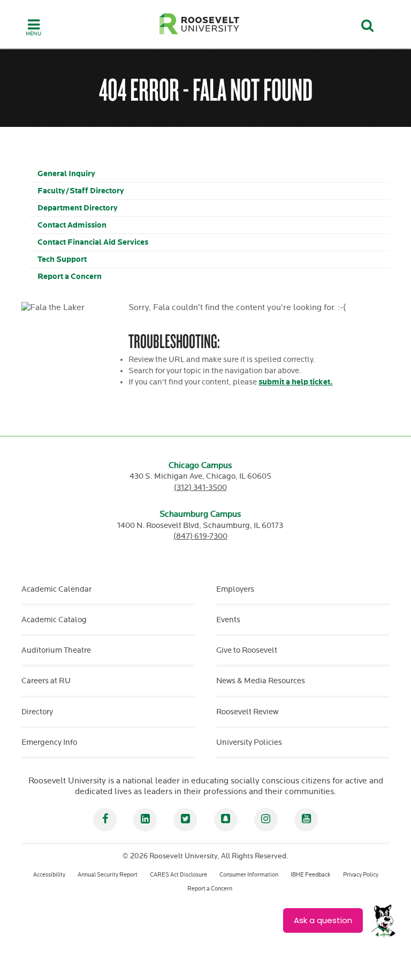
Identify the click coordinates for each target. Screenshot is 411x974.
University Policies (249, 742)
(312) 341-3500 (200, 487)
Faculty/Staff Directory (80, 191)
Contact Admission (71, 225)
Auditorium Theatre (56, 650)
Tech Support (62, 259)
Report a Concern (69, 276)
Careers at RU (46, 680)
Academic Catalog (54, 619)
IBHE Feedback (311, 874)
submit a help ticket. (295, 382)
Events (228, 619)
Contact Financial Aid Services (92, 242)
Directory (37, 711)
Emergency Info (49, 742)
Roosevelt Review (247, 711)
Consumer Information (248, 874)
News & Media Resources (260, 680)
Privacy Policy (360, 874)
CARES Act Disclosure (178, 874)
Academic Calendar (56, 589)
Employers (235, 589)
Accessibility (49, 874)
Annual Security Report (108, 874)
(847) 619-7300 (200, 536)
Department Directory (77, 208)
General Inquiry (66, 174)
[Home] (199, 23)
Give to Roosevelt (246, 650)
